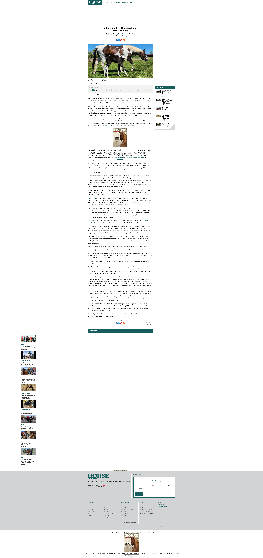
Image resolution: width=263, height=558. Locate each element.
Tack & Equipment (108, 515)
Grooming (90, 513)
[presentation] (147, 323)
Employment (124, 506)
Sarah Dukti (92, 198)
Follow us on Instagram (147, 507)
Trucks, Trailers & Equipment (128, 522)
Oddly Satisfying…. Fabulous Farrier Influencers (27, 445)
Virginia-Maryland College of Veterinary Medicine (127, 158)
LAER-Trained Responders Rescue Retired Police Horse (27, 364)
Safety (163, 104)
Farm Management (93, 511)
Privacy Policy (162, 506)
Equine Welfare (25, 360)
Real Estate (124, 515)
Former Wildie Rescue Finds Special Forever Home (28, 380)
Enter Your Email (150, 485)
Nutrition (106, 507)
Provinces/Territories (167, 95)
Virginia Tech (93, 83)
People (163, 120)
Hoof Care (90, 517)
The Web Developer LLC (168, 526)
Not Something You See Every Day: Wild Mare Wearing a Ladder (27, 462)
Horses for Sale (125, 511)
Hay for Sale (124, 507)
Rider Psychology (108, 513)
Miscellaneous (107, 506)
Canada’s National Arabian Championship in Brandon (28, 348)
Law (89, 519)
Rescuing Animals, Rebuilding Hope (27, 412)
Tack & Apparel (125, 520)
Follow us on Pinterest (146, 509)
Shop (131, 2)
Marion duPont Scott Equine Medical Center (118, 125)
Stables (123, 517)
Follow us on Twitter (146, 511)
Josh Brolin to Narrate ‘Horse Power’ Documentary (28, 397)
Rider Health (107, 511)
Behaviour (90, 506)
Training (106, 517)
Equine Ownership (92, 507)
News (22, 344)
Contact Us (161, 504)
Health (89, 515)
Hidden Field (169, 485)
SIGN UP (120, 159)
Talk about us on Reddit (147, 513)
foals (120, 320)
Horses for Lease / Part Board (128, 509)
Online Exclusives (115, 2)
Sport (163, 96)
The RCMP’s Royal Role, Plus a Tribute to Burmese (28, 428)
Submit (132, 557)
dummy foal (108, 320)
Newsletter (125, 2)
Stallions (123, 519)
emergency (115, 320)
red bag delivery (126, 320)
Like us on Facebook (145, 506)
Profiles (106, 509)
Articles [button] (106, 2)
